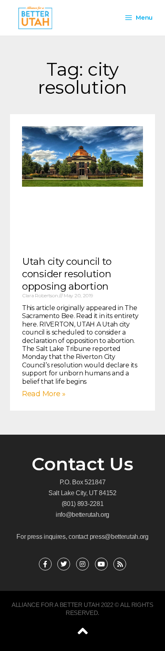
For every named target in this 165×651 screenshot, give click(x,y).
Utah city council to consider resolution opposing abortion (67, 274)
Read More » (44, 393)
